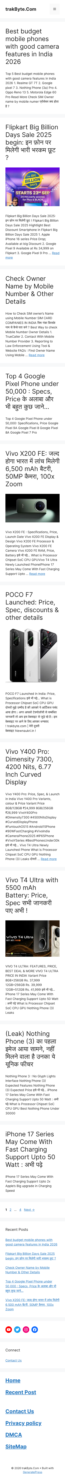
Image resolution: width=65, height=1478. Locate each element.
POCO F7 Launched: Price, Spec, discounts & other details (32, 606)
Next (29, 1210)
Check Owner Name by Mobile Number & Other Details (29, 290)
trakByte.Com (20, 9)
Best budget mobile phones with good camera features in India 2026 (32, 46)
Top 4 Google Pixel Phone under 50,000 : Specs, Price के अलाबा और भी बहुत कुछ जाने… (32, 391)
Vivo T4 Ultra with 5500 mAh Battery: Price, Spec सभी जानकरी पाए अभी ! (31, 895)
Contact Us (13, 1360)
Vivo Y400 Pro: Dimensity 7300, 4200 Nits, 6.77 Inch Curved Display (29, 767)
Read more (37, 355)
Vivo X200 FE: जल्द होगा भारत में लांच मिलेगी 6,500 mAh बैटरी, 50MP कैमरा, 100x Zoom (32, 469)
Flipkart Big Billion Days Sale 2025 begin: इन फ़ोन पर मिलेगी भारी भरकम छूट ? (31, 142)
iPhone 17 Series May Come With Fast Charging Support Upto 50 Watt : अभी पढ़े (30, 1149)
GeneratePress (32, 1472)
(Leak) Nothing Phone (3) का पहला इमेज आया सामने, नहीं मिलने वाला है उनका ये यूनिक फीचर (30, 1049)
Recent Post (20, 1392)
